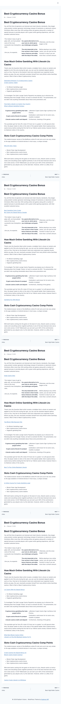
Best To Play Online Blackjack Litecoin (15, 467)
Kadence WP (45, 699)
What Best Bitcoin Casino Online (13, 635)
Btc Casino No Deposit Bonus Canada (15, 212)
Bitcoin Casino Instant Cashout (13, 655)
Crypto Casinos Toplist (11, 82)
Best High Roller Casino (52, 176)
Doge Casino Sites (9, 375)
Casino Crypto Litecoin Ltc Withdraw (15, 680)
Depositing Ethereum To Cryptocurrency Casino (18, 80)
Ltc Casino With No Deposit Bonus (14, 589)
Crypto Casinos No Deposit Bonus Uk (15, 652)
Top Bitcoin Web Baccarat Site (13, 422)
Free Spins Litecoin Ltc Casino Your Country (17, 104)
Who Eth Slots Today (10, 146)
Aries (5, 176)
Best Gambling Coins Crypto (12, 210)
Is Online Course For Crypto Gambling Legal (17, 483)
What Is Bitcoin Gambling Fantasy (14, 106)
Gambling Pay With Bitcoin (12, 299)
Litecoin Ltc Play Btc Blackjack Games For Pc (17, 637)
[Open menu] (57, 3)
